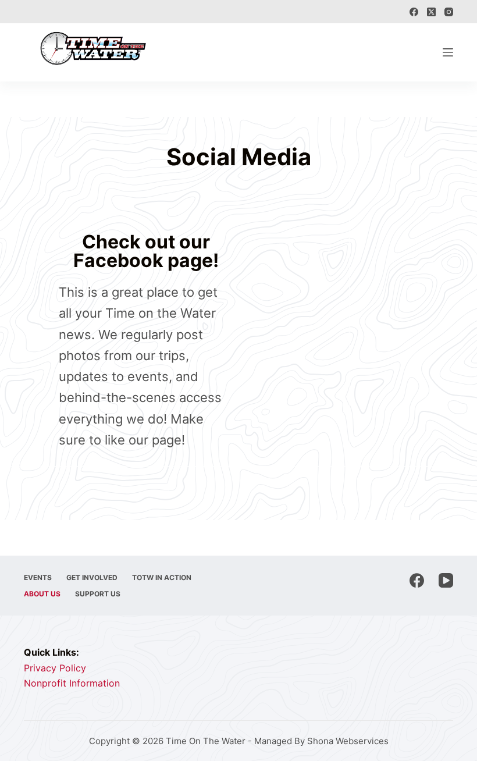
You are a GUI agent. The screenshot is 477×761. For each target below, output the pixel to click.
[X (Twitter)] (431, 12)
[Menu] (448, 52)
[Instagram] (448, 12)
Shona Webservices (348, 740)
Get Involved (92, 577)
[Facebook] (414, 12)
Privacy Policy (55, 668)
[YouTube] (446, 580)
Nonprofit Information (72, 683)
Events (38, 577)
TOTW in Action (161, 577)
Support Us (97, 593)
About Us (42, 593)
